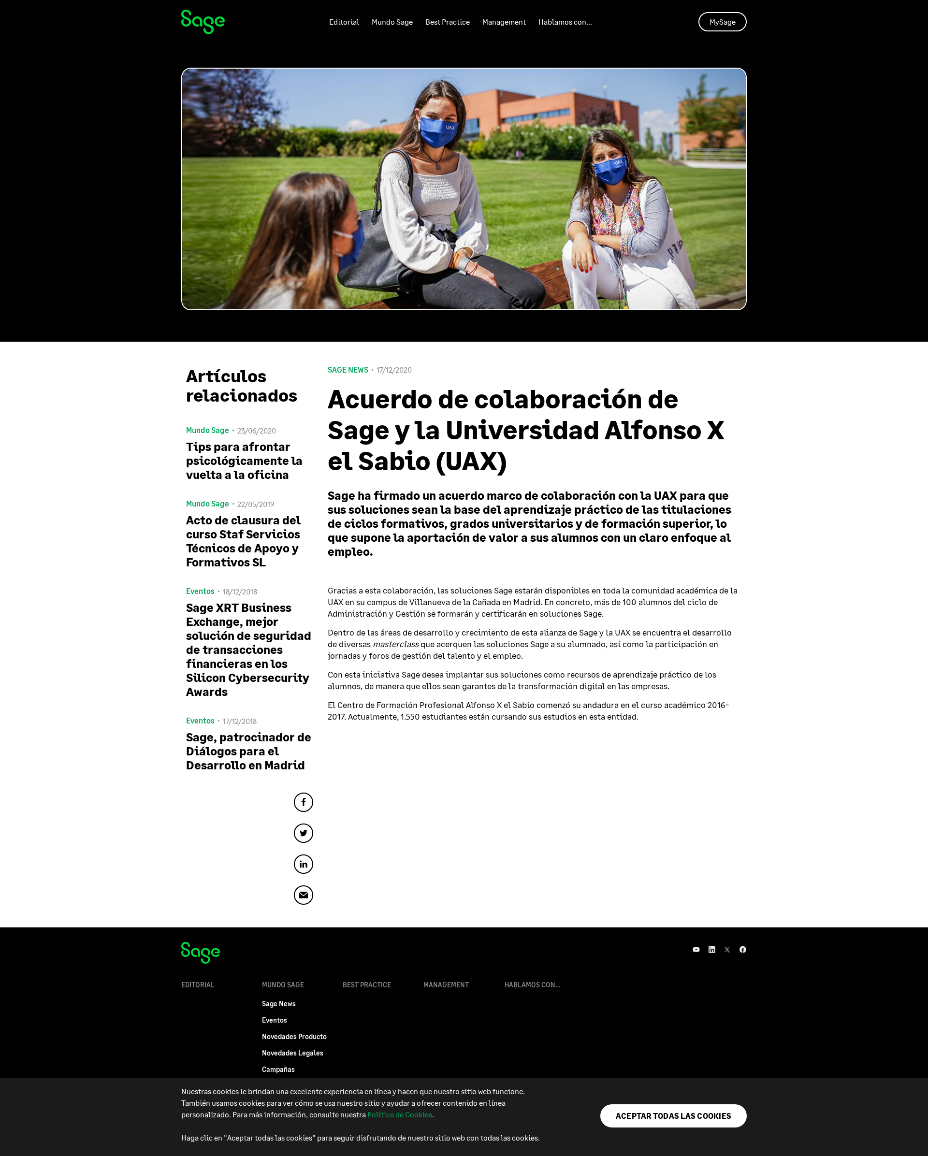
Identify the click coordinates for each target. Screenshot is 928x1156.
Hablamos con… (565, 21)
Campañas (278, 1069)
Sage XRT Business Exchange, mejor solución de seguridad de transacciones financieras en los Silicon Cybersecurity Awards (248, 649)
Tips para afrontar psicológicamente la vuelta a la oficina (244, 460)
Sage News (348, 370)
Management (504, 21)
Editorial (344, 21)
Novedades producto (294, 1036)
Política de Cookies (399, 1114)
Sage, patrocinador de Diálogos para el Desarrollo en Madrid (248, 751)
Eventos (274, 1020)
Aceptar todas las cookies (673, 1115)
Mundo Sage (392, 21)
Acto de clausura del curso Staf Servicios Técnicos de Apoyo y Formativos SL (243, 541)
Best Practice (447, 21)
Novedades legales (292, 1053)
